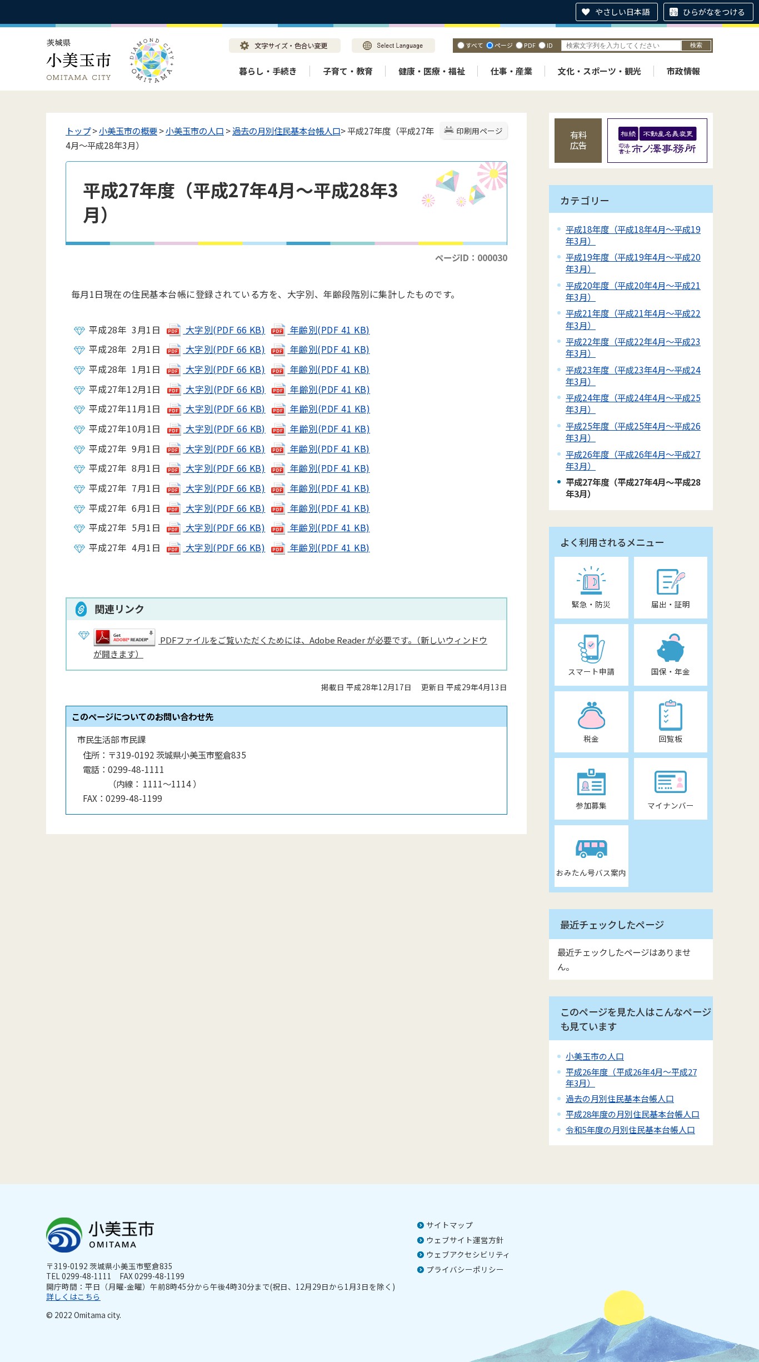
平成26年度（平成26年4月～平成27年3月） (633, 460)
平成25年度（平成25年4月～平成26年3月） (633, 431)
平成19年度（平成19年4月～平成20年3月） (633, 263)
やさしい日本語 (622, 11)
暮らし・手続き (268, 71)
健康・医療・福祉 (431, 71)
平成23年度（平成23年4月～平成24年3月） (633, 375)
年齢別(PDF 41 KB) (328, 329)
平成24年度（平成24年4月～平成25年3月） (633, 403)
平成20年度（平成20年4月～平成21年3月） (633, 291)
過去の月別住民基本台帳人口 (286, 130)
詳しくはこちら (73, 1296)
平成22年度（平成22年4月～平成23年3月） (633, 347)
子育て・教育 (348, 71)
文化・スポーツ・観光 (599, 71)
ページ (504, 45)
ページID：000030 (471, 257)
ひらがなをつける (714, 11)
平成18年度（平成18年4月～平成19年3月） (633, 235)
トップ (78, 130)
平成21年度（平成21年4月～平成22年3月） (633, 319)
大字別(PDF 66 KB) (224, 329)
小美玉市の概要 (128, 130)
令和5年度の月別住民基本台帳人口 (630, 1129)
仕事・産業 (511, 71)
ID (550, 45)
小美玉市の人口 (195, 130)
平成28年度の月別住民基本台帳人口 (633, 1114)
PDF (530, 45)
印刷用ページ (479, 130)
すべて (474, 45)
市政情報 (683, 71)
